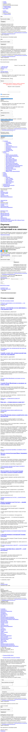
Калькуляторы (4, 641)
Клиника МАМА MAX (8, 655)
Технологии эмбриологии (6, 611)
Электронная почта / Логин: (7, 78)
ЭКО (2, 216)
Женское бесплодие (5, 213)
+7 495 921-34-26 (7, 7)
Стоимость (3, 628)
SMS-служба (3, 640)
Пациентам (3, 612)
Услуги (2, 627)
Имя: (2, 110)
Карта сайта (3, 615)
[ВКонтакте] (1, 251)
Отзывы (5, 2)
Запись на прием (4, 636)
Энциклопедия (4, 67)
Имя (1, 16)
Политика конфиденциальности (8, 618)
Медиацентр (3, 629)
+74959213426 (6, 186)
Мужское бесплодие (5, 214)
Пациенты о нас (4, 614)
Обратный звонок (4, 639)
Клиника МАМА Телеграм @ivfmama (11, 657)
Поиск (2, 642)
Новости (2, 633)
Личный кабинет (4, 71)
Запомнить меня (5, 94)
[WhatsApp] (7, 251)
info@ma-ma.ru (4, 277)
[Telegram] (5, 251)
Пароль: (2, 80)
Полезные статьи (4, 192)
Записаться (3, 44)
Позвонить (3, 730)
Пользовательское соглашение (7, 617)
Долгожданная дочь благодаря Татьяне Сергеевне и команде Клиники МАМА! (12, 471)
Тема (3, 679)
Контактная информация (6, 635)
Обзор (2, 191)
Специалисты (4, 610)
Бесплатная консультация (6, 638)
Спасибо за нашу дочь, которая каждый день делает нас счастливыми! (13, 353)
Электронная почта (6, 688)
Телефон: (3, 115)
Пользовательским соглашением (20, 32)
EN (3, 68)
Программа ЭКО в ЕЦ (5, 289)
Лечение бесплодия (5, 215)
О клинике (3, 608)
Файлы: (2, 589)
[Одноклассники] (3, 251)
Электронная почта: (5, 112)
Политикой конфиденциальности (8, 33)
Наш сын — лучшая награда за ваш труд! (12, 402)
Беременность (4, 217)
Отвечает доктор (4, 193)
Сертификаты (4, 613)
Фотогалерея (3, 634)
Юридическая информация (7, 196)
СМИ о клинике (4, 632)
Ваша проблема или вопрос (8, 682)
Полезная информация (6, 218)
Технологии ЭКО (4, 195)
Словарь (2, 194)
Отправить (3, 21)
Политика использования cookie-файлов (9, 619)
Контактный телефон (5, 19)
